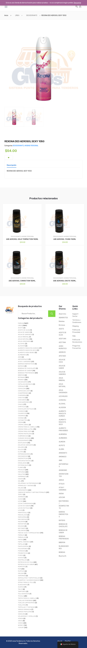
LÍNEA (17, 15)
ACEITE (20, 328)
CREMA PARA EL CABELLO (27, 427)
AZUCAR (62, 497)
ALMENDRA (63, 434)
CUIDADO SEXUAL (24, 438)
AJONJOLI (62, 400)
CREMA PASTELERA (25, 433)
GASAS (20, 479)
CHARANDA (22, 395)
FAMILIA (20, 323)
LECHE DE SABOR (24, 506)
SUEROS (21, 587)
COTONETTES (22, 420)
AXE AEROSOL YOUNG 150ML (64, 239)
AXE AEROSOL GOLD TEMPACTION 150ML (22, 239)
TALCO (20, 589)
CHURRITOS (22, 413)
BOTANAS (21, 377)
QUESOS (21, 557)
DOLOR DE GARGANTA (25, 445)
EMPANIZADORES (24, 454)
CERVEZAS (22, 388)
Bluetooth (62, 556)
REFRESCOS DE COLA (25, 562)
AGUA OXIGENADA (24, 341)
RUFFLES (21, 571)
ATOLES (61, 484)
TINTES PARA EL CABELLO (27, 598)
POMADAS (21, 551)
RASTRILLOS (22, 560)
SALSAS (21, 573)
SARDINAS (21, 575)
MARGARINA (22, 517)
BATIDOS (21, 366)
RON (19, 569)
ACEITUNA (62, 339)
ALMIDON (62, 442)
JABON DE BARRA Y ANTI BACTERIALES (32, 492)
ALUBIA (61, 449)
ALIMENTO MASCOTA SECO (27, 350)
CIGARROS (21, 416)
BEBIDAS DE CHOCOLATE (26, 368)
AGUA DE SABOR (24, 332)
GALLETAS (21, 474)
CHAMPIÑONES (23, 393)
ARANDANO (63, 470)
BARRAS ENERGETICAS (26, 364)
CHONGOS (21, 411)
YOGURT (21, 627)
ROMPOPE (21, 566)
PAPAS (20, 539)
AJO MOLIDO (63, 396)
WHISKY (21, 625)
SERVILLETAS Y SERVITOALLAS (29, 578)
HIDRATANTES (23, 490)
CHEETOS (21, 397)
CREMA (20, 422)
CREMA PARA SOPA (25, 431)
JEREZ (20, 494)
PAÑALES (21, 535)
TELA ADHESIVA (23, 594)
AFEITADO (62, 356)
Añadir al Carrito (23, 295)
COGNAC (21, 418)
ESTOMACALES (23, 465)
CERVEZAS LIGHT (24, 391)
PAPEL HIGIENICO (24, 542)
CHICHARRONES (23, 402)
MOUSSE (21, 526)
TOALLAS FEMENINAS (25, 600)
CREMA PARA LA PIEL (25, 429)
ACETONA (62, 342)
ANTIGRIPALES (23, 359)
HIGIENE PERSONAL (31, 146)
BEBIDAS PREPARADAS (26, 373)
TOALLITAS (21, 605)
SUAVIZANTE (22, 584)
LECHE (20, 501)
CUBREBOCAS (23, 436)
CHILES (20, 404)
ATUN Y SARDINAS (24, 361)
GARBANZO (22, 476)
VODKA (20, 623)
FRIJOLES (21, 470)
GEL (19, 481)
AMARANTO (63, 453)
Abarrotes (62, 314)
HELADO (21, 488)
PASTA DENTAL (23, 546)
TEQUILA (21, 596)
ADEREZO (62, 352)
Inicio (6, 15)
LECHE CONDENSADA (25, 503)
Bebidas (62, 321)
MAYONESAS (22, 519)
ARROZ (61, 480)
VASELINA (21, 614)
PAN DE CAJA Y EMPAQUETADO (29, 533)
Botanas (62, 325)
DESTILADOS (22, 443)
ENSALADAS (22, 463)
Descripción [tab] (11, 165)
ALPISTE (62, 445)
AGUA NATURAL (23, 339)
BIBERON (21, 375)
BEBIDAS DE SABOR (25, 370)
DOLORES (21, 447)
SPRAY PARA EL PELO (25, 582)
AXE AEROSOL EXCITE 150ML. (64, 281)
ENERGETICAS (23, 458)
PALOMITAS (22, 530)
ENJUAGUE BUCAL (24, 461)
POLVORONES (23, 548)
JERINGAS (21, 497)
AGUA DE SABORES (25, 334)
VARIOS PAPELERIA (25, 612)
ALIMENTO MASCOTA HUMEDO (28, 348)
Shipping (75, 326)
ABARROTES (63, 318)
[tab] (11, 166)
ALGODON (21, 346)
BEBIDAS (62, 552)
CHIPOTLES (22, 406)
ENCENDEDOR (23, 456)
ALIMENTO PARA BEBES (26, 352)
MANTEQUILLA (23, 512)
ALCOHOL (21, 343)
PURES (20, 555)
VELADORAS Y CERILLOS (26, 616)
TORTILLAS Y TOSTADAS (26, 607)
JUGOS (20, 499)
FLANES (21, 467)
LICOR (20, 510)
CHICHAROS (22, 400)
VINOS (20, 621)
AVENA (61, 494)
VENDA (20, 618)
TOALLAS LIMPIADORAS (26, 602)
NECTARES (22, 528)
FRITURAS (21, 472)
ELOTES (20, 452)
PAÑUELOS (22, 537)
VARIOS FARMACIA (24, 609)
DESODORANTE (31, 15)
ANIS (19, 357)
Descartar (77, 3)
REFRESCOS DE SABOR (26, 564)
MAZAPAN (21, 521)
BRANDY (21, 379)
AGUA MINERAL (23, 337)
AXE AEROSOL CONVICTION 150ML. (22, 281)
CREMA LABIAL (23, 424)
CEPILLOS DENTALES (25, 384)
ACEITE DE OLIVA (24, 330)
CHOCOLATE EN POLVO (26, 409)
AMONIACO (62, 457)
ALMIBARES (22, 355)
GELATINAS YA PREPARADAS (28, 483)
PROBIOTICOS (23, 553)
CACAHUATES (23, 382)
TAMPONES (22, 591)
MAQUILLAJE (22, 515)
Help (74, 336)
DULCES (21, 449)
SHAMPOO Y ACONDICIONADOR (29, 580)
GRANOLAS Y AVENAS (26, 485)
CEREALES (22, 386)
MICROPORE (22, 524)
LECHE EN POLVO (24, 508)
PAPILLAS (21, 544)
